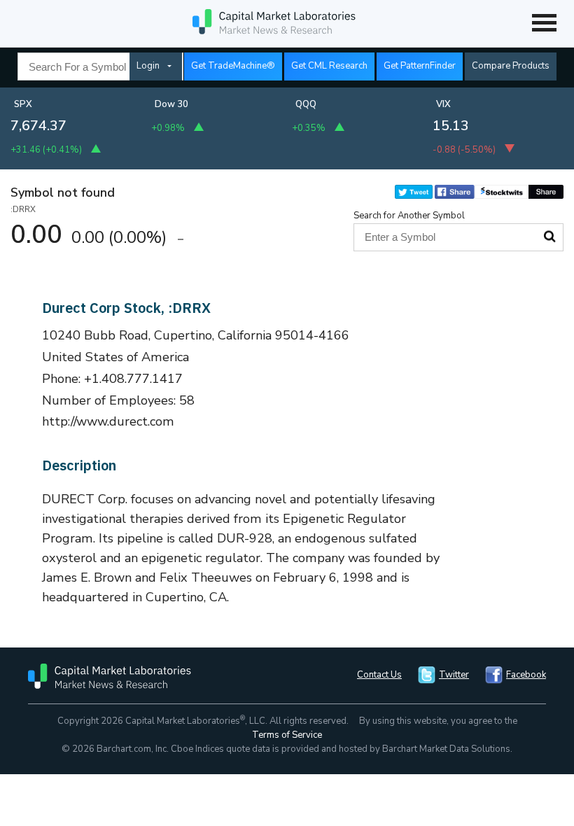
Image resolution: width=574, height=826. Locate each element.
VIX (443, 104)
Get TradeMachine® (233, 65)
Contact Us (379, 674)
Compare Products (511, 65)
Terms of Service (287, 735)
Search (550, 237)
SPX (23, 104)
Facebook (526, 674)
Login (148, 65)
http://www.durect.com (108, 421)
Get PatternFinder (420, 65)
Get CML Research (329, 65)
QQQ (305, 104)
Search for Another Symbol (409, 215)
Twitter (454, 674)
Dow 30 (171, 104)
